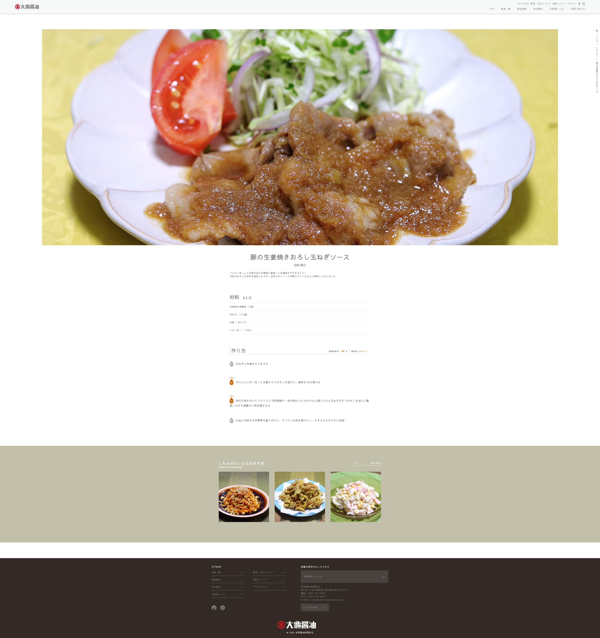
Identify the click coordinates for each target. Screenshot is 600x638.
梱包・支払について (541, 3)
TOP (491, 8)
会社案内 (538, 8)
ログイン (572, 3)
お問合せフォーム (313, 576)
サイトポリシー (261, 586)
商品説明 (522, 8)
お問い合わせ (578, 8)
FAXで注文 (523, 3)
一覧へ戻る (375, 463)
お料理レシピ (557, 8)
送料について (559, 3)
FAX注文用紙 (310, 607)
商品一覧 (506, 8)
